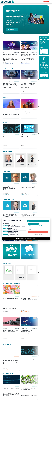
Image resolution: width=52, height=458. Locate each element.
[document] (26, 229)
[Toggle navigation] (7, 1)
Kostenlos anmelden (38, 232)
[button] (49, 218)
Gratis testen (45, 1)
